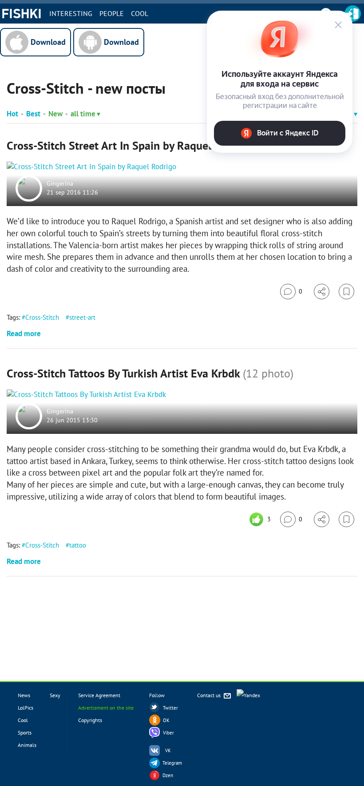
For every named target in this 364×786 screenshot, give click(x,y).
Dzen (167, 775)
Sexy (55, 695)
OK (166, 720)
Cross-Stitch (42, 317)
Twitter (170, 708)
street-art (82, 317)
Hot (12, 114)
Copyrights (90, 720)
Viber (168, 733)
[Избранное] (346, 291)
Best (33, 114)
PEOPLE (111, 13)
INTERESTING (70, 13)
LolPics (25, 707)
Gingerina (60, 184)
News (24, 695)
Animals (27, 745)
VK (168, 750)
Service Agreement (99, 695)
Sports (25, 732)
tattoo (77, 545)
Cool (139, 13)
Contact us (209, 695)
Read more (24, 333)
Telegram (172, 763)
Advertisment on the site (106, 707)
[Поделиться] (321, 291)
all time (83, 114)
